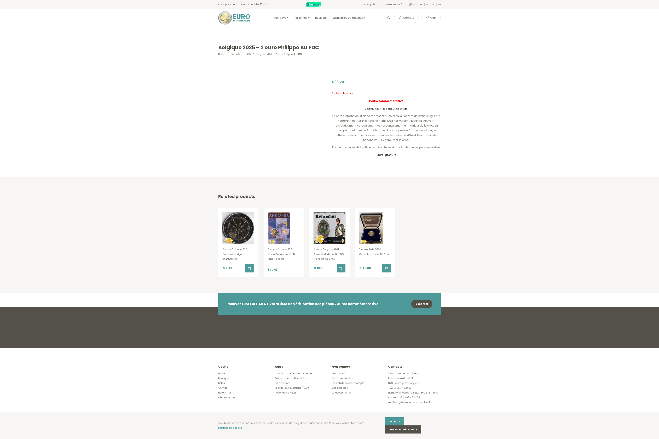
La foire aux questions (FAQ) (292, 388)
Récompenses (226, 397)
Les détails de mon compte (348, 383)
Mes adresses (340, 388)
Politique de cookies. (230, 428)
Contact (223, 388)
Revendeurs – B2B (285, 392)
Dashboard (338, 373)
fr (421, 4)
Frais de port (282, 383)
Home (222, 54)
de (433, 4)
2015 (248, 54)
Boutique (223, 378)
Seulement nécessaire (403, 429)
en (439, 4)
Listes (221, 383)
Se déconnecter (341, 392)
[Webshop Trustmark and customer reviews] (317, 4)
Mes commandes (342, 378)
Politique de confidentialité (291, 378)
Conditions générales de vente (293, 373)
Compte (408, 18)
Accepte (394, 421)
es (427, 4)
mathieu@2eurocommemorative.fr (381, 4)
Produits (235, 54)
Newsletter (224, 392)
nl (415, 4)
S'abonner (421, 304)
